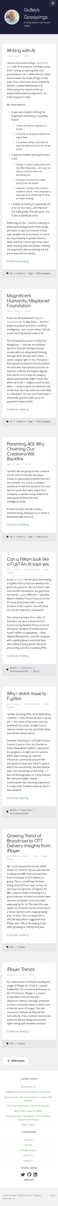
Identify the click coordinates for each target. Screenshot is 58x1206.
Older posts (17, 1060)
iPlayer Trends (21, 969)
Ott (12, 947)
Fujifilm (26, 668)
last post (18, 579)
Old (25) (28, 1145)
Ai (11, 273)
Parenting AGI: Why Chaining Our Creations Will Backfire (25, 452)
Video (21, 947)
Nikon (13, 668)
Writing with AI (21, 50)
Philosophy (43, 273)
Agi (31, 273)
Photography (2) (28, 1150)
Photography (32, 569)
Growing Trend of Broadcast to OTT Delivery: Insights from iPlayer (29, 843)
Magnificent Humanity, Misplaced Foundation (28, 301)
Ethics (21, 273)
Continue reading (17, 261)
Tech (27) (28, 1139)
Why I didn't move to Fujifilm (28, 1111)
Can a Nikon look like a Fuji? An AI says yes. (28, 562)
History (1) (28, 1160)
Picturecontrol (19, 671)
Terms (52, 1195)
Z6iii (36, 671)
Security (42, 536)
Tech (27, 56)
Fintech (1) (28, 1155)
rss (13, 1198)
